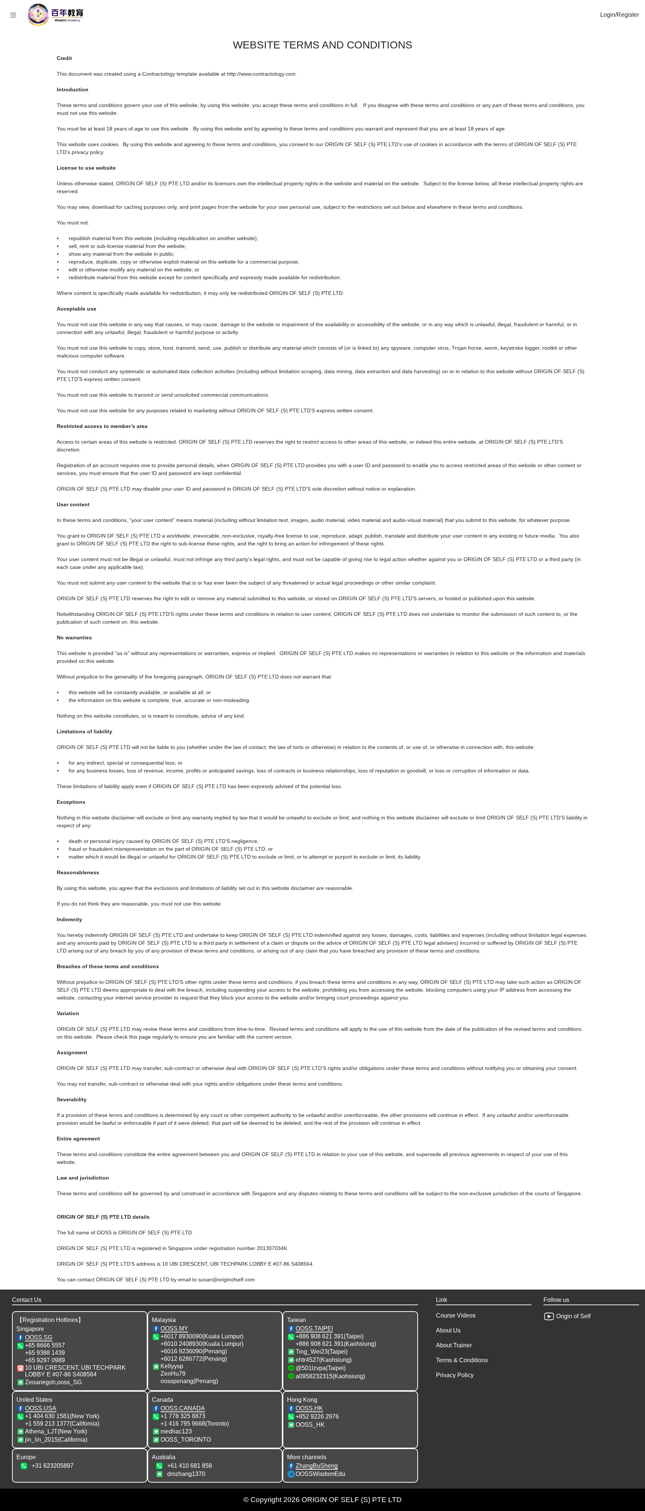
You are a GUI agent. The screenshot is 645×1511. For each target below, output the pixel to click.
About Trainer (454, 1345)
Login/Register (619, 15)
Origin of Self (573, 1316)
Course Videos (456, 1315)
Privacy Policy (455, 1375)
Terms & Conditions (462, 1360)
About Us (448, 1330)
